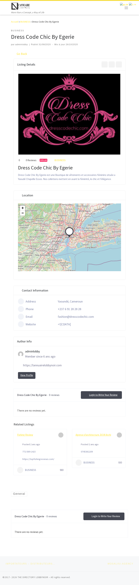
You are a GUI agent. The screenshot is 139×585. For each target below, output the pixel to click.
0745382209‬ (87, 451)
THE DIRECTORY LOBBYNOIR (33, 577)
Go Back (22, 54)
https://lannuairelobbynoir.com (42, 365)
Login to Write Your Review (103, 394)
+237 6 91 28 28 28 (69, 309)
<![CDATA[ (64, 324)
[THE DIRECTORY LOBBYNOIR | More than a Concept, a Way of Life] (20, 5)
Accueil (14, 21)
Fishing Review (25, 434)
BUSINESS (25, 21)
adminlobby (21, 44)
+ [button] (23, 208)
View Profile (26, 375)
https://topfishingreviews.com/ (38, 459)
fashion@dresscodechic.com (76, 317)
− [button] (23, 213)
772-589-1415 (29, 451)
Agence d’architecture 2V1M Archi (93, 434)
